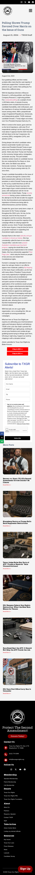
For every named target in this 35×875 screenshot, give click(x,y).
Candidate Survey (9, 856)
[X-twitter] (25, 2)
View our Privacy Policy (23, 424)
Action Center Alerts (10, 828)
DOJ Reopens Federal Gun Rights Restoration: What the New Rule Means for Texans (16, 607)
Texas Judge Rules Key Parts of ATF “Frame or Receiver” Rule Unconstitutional (16, 564)
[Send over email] (2, 441)
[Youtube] (29, 2)
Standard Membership (11, 778)
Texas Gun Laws (9, 843)
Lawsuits (6, 853)
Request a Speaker (10, 814)
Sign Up (25, 868)
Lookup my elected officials (12, 831)
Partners (6, 810)
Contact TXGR (8, 817)
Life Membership (9, 785)
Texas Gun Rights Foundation (13, 799)
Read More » (7, 485)
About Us (7, 807)
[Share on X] (2, 437)
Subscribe (17, 438)
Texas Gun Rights (9, 792)
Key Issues (7, 839)
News (5, 849)
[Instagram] (21, 2)
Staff (5, 821)
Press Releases (9, 846)
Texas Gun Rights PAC (11, 796)
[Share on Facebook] (2, 434)
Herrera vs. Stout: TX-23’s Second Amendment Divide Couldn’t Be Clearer (17, 480)
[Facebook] (33, 2)
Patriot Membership (10, 782)
